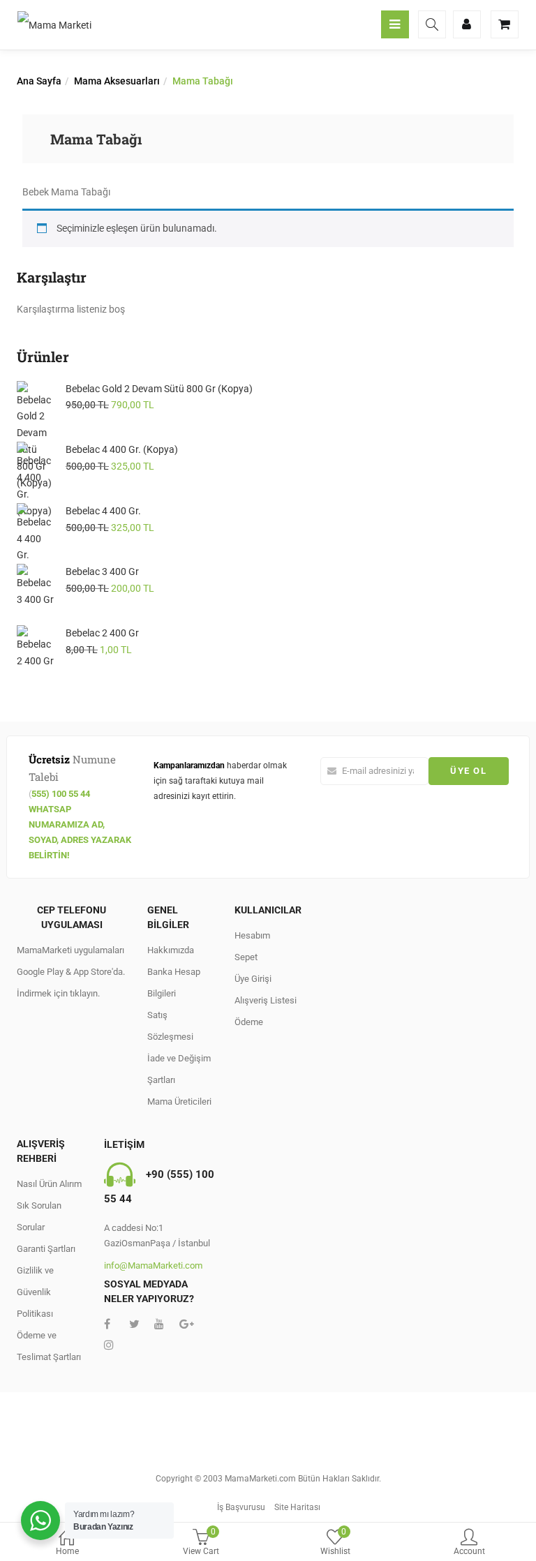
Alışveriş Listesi (265, 1000)
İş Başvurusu (241, 1507)
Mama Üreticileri (179, 1101)
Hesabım (252, 935)
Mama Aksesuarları (117, 81)
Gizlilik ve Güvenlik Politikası (35, 1292)
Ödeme (248, 1022)
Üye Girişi (252, 978)
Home (67, 1551)
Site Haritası (297, 1507)
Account (469, 1551)
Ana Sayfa (39, 81)
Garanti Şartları (46, 1248)
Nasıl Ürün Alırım (49, 1184)
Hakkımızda (170, 950)
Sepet (246, 957)
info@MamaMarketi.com (153, 1265)
